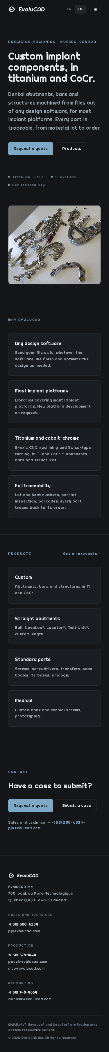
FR (69, 9)
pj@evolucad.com (24, 828)
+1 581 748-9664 (22, 992)
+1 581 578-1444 (22, 955)
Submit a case (76, 805)
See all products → (82, 554)
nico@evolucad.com (26, 968)
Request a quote (31, 148)
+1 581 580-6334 (67, 822)
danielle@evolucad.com (29, 999)
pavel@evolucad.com (27, 961)
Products (71, 148)
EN (80, 9)
